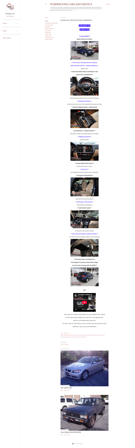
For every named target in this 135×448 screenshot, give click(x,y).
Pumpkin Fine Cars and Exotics (71, 4)
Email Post (66, 333)
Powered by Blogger (78, 443)
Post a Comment (65, 344)
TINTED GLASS (48, 39)
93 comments (67, 390)
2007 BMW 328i (66, 388)
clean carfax (48, 30)
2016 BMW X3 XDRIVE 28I (51, 23)
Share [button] (46, 17)
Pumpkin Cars (10, 13)
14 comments (67, 434)
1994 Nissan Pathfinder (71, 432)
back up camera (49, 25)
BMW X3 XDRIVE (49, 28)
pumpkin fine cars (49, 37)
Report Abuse (7, 38)
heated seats (48, 34)
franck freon (48, 32)
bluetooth (47, 26)
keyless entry (48, 36)
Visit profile (10, 16)
